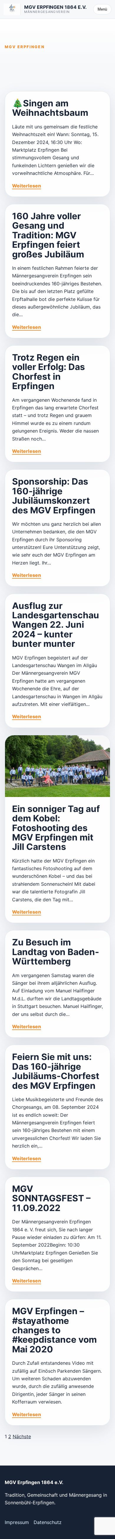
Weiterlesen (26, 186)
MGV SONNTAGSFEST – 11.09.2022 (51, 1198)
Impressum (17, 1522)
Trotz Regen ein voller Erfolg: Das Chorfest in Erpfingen (48, 371)
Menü (102, 9)
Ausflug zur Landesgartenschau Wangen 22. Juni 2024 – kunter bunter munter (55, 624)
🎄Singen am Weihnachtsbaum (50, 108)
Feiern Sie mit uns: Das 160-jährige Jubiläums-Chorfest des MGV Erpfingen (55, 1071)
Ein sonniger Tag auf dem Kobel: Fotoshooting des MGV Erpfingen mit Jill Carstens (56, 827)
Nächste (22, 1436)
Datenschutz (48, 1522)
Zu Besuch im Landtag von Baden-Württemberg (55, 952)
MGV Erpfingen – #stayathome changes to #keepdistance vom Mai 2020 (54, 1330)
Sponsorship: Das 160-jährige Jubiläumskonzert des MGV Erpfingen (54, 495)
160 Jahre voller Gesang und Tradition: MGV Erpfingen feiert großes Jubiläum (48, 235)
